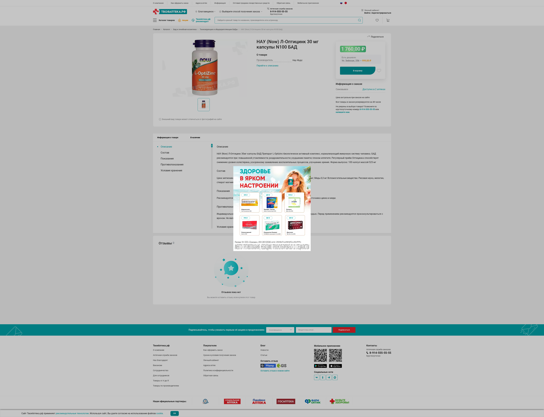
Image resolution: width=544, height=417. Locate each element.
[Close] (307, 169)
